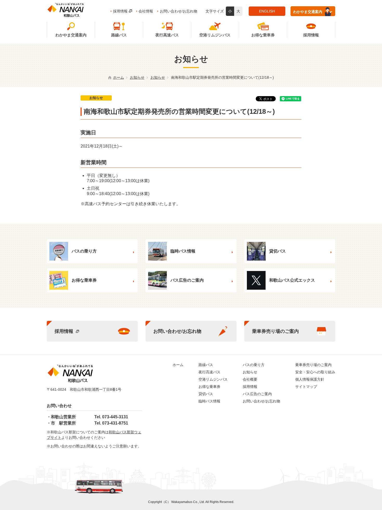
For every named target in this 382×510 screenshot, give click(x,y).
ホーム (118, 77)
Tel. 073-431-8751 (111, 423)
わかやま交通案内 (307, 12)
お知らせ (137, 77)
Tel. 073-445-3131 (111, 417)
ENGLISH (267, 11)
